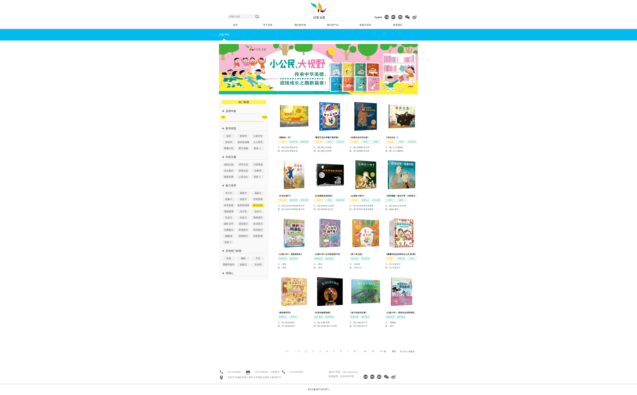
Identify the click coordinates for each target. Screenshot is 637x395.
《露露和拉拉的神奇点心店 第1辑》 (401, 254)
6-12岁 (283, 200)
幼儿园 (354, 258)
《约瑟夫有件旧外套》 (359, 137)
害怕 (329, 200)
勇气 (390, 200)
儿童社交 (401, 258)
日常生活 (365, 258)
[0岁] (223, 121)
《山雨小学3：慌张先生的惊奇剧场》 (401, 312)
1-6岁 (354, 142)
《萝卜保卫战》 (356, 254)
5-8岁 (390, 258)
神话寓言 (365, 317)
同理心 (294, 317)
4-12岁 (318, 142)
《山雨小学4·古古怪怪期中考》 (327, 254)
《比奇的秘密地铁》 (323, 312)
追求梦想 (304, 200)
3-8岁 (318, 200)
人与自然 (376, 200)
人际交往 (340, 142)
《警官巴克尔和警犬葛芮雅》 (327, 137)
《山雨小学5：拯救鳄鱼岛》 (290, 254)
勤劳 (376, 142)
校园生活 (283, 258)
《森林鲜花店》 (285, 312)
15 (373, 351)
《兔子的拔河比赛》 (358, 312)
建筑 (401, 200)
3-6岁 (283, 142)
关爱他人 (365, 200)
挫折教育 (294, 200)
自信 (412, 258)
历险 (401, 142)
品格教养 (304, 142)
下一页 (383, 351)
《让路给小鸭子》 (357, 196)
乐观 (365, 142)
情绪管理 (340, 200)
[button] (314, 92)
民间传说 (294, 142)
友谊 (329, 142)
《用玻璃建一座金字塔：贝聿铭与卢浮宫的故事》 (407, 196)
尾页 (394, 351)
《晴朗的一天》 (285, 137)
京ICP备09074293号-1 (318, 389)
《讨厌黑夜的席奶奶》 (324, 196)
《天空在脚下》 (285, 196)
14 (365, 351)
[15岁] (264, 121)
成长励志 (294, 258)
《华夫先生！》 (392, 137)
